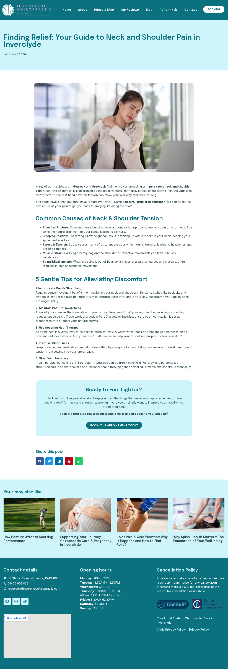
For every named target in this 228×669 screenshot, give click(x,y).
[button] (40, 461)
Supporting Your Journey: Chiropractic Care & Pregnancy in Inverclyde (85, 541)
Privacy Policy (199, 629)
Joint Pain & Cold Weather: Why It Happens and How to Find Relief (142, 541)
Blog (149, 9)
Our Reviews (130, 9)
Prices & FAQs (104, 9)
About (82, 9)
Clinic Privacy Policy (171, 629)
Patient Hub (168, 9)
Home (67, 9)
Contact (190, 9)
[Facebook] (7, 601)
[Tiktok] (24, 601)
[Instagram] (16, 601)
